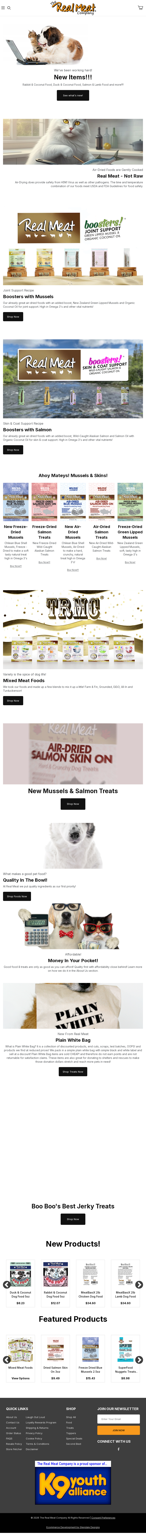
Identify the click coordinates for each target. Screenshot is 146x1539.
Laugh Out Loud (35, 1417)
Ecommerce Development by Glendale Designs (73, 1527)
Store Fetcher (14, 1449)
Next (139, 1285)
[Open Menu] (3, 8)
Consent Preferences (103, 1517)
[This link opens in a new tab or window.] (73, 1484)
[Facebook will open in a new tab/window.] (119, 1449)
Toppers (71, 1433)
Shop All (71, 1417)
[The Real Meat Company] (73, 8)
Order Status (13, 1433)
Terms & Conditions (37, 1443)
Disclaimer (32, 1449)
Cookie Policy (34, 1438)
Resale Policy (14, 1443)
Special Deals (74, 1438)
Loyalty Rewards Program (41, 1422)
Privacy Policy (34, 1433)
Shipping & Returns (37, 1427)
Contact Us (12, 1422)
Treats (70, 1427)
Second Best (73, 1443)
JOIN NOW (119, 1430)
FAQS (9, 1438)
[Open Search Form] (9, 8)
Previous (6, 1285)
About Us (11, 1417)
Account (11, 1427)
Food (69, 1422)
